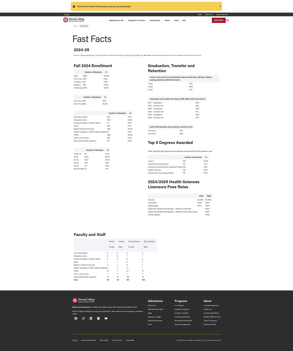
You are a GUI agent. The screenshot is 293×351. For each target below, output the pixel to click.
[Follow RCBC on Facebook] (76, 319)
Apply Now (218, 20)
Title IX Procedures (210, 320)
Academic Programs (182, 309)
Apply (200, 14)
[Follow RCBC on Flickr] (98, 319)
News (176, 20)
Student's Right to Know (212, 317)
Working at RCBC (210, 324)
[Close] (220, 6)
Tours (150, 324)
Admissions (152, 305)
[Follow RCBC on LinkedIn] (91, 319)
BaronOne (209, 14)
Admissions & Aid (116, 20)
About (167, 20)
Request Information (155, 320)
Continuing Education (182, 317)
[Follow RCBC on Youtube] (106, 319)
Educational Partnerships (183, 320)
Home (75, 26)
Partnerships (155, 20)
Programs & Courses (136, 20)
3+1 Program (179, 305)
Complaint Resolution (211, 305)
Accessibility (130, 340)
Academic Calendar (181, 313)
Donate (74, 340)
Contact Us (208, 309)
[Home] (73, 19)
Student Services (222, 14)
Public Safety (103, 340)
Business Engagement (182, 324)
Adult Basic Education (155, 309)
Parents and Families (88, 340)
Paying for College (154, 317)
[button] (228, 20)
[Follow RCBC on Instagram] (83, 319)
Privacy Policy (117, 340)
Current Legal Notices (211, 313)
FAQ (184, 20)
